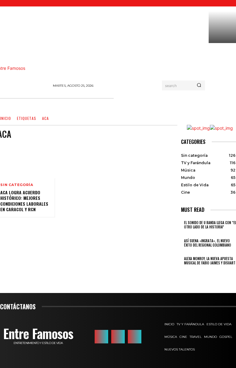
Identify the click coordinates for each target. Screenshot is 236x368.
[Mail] (134, 336)
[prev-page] (182, 271)
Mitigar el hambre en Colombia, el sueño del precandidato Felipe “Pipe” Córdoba (220, 65)
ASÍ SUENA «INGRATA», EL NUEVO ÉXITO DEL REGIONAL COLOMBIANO (207, 242)
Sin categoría (16, 185)
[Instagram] (118, 336)
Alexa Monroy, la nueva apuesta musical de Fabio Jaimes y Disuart (209, 260)
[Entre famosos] (24, 76)
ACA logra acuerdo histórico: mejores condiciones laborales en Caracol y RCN (24, 200)
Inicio (5, 118)
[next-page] (186, 271)
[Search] (199, 85)
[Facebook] (101, 336)
